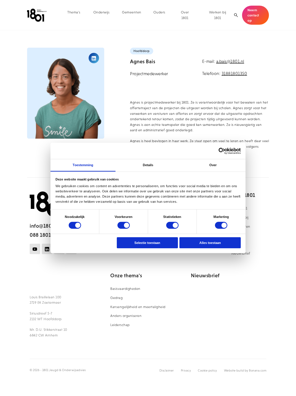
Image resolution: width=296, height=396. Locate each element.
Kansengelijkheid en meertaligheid (138, 307)
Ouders (159, 12)
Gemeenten (131, 12)
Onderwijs (101, 12)
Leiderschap (120, 325)
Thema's (73, 12)
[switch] (123, 225)
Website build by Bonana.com (245, 370)
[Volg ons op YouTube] (35, 249)
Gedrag (116, 298)
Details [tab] (148, 165)
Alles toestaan (210, 243)
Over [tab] (213, 165)
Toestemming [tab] (83, 165)
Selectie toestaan (147, 243)
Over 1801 (185, 15)
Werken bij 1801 (217, 15)
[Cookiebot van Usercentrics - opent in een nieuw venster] (222, 151)
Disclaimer (166, 370)
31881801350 (234, 73)
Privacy (186, 370)
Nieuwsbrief (240, 253)
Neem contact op (253, 15)
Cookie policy (207, 370)
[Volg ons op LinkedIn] (47, 249)
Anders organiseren (125, 316)
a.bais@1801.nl (230, 61)
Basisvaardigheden (125, 289)
